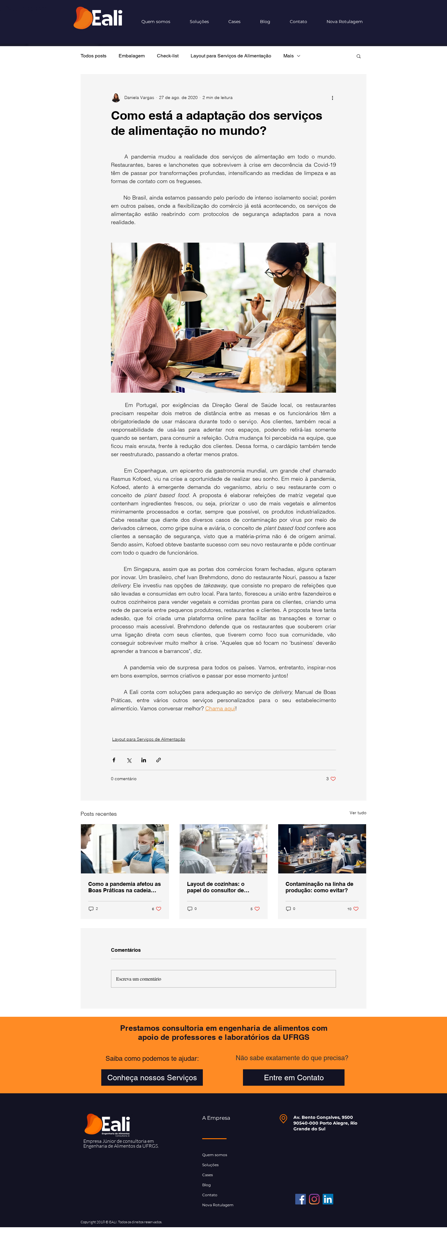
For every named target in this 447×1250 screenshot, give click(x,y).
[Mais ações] (332, 97)
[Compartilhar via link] (158, 760)
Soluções (210, 1165)
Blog (206, 1185)
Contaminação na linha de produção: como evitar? (319, 887)
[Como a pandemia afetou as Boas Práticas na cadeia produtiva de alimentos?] (125, 848)
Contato (209, 1195)
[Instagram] (314, 1199)
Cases (207, 1175)
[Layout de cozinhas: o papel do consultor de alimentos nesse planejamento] (224, 848)
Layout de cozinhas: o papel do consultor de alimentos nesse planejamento (215, 887)
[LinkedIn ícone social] (328, 1199)
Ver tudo (358, 812)
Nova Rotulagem (218, 1205)
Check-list (167, 56)
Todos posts (93, 56)
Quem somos (214, 1155)
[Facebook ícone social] (300, 1199)
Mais (288, 56)
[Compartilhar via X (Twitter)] (129, 760)
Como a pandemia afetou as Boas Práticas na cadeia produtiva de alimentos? (124, 887)
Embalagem (132, 56)
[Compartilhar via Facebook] (114, 760)
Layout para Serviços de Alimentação (231, 56)
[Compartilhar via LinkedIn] (144, 760)
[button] (359, 55)
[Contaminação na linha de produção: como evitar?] (322, 848)
